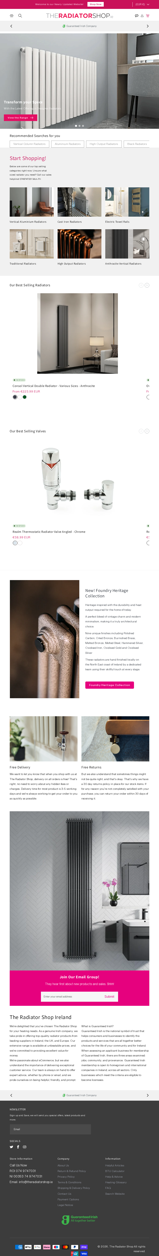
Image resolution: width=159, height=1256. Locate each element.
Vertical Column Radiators (29, 143)
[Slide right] (147, 285)
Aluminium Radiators (68, 143)
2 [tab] (79, 126)
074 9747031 (26, 1171)
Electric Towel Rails (117, 221)
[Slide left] (141, 285)
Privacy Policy (66, 1176)
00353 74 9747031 (28, 1176)
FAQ (108, 1187)
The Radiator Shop (121, 1246)
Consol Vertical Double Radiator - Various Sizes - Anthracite (54, 386)
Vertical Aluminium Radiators (28, 221)
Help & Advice (114, 1176)
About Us (63, 1165)
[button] (11, 15)
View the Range (18, 117)
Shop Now (95, 4)
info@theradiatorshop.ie (36, 1182)
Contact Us (64, 1193)
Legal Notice (65, 1205)
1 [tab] (76, 126)
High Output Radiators (104, 143)
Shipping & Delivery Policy (74, 1187)
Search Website (114, 1193)
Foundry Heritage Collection (109, 685)
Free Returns (91, 767)
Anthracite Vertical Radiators (123, 263)
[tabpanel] (79, 81)
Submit (109, 996)
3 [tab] (83, 126)
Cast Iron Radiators (70, 221)
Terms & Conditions (69, 1182)
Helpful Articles (114, 1165)
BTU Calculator (114, 1171)
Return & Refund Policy (72, 1171)
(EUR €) (140, 4)
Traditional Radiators (23, 263)
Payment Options (68, 1199)
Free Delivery (20, 767)
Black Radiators (137, 143)
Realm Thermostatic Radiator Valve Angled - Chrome (49, 532)
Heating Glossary (116, 1182)
